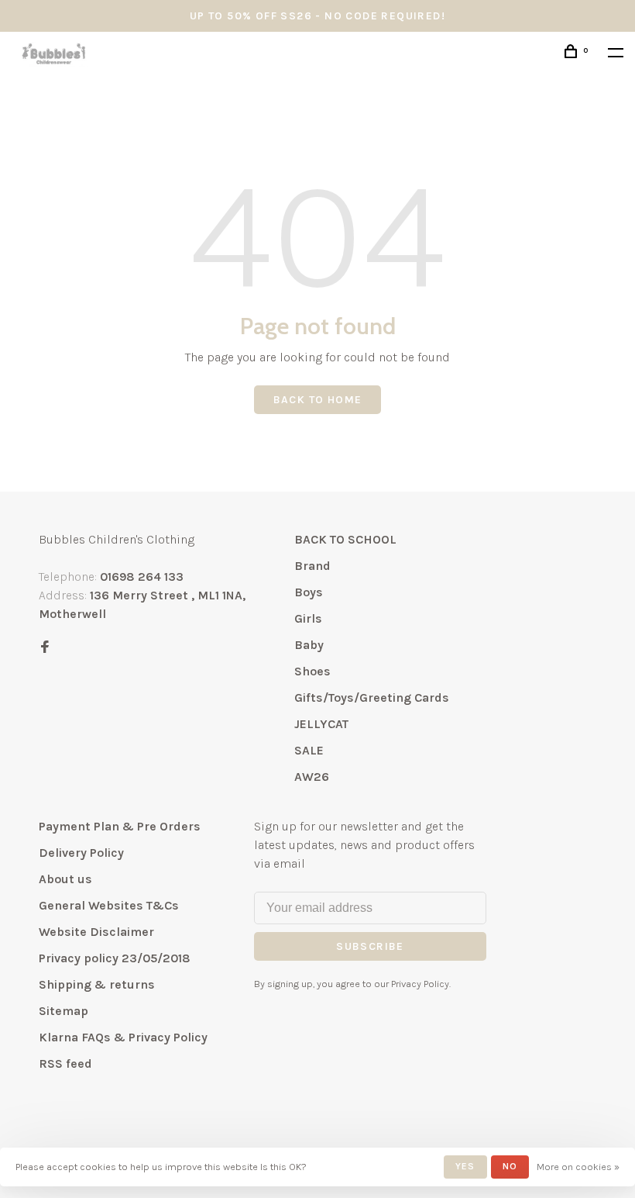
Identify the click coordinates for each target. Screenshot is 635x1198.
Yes (465, 1166)
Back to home (317, 399)
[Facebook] (45, 647)
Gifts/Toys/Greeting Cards (371, 697)
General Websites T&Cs (109, 905)
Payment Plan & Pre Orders (120, 826)
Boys (308, 592)
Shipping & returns (97, 984)
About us (65, 879)
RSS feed (65, 1063)
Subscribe (370, 946)
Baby (309, 644)
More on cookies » (578, 1166)
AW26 (311, 776)
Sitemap (63, 1010)
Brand (312, 565)
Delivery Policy (81, 852)
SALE (309, 750)
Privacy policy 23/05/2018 (114, 958)
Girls (308, 618)
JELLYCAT (321, 723)
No (510, 1166)
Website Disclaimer (96, 931)
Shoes (312, 671)
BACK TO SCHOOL (345, 539)
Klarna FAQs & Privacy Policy (123, 1037)
